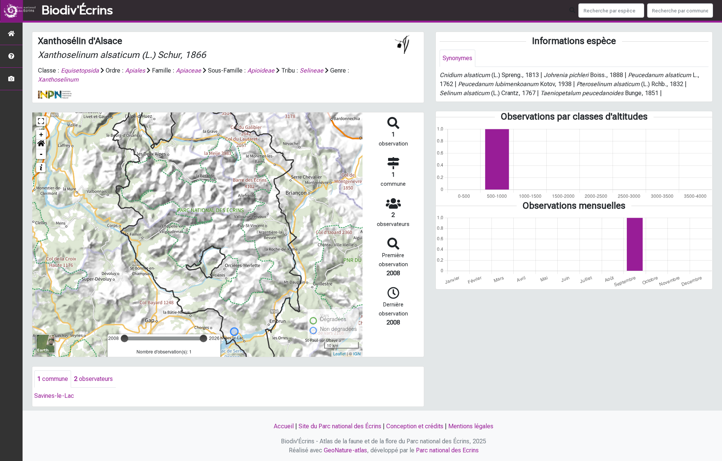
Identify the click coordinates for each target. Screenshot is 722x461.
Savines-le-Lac (54, 395)
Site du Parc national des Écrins (340, 426)
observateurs (93, 378)
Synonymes (457, 58)
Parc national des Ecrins (447, 450)
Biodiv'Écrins (77, 10)
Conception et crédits (414, 426)
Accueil (284, 426)
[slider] (124, 338)
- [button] (41, 154)
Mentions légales (470, 426)
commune (52, 378)
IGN (357, 353)
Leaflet (339, 353)
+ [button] (41, 134)
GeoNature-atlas (345, 450)
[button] (41, 144)
